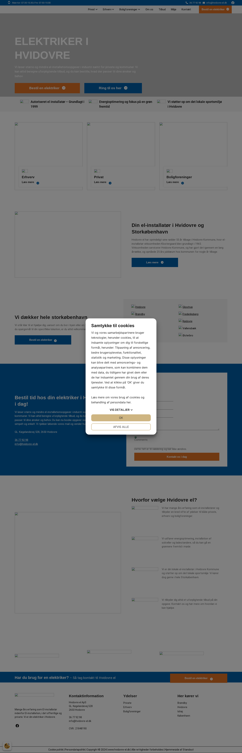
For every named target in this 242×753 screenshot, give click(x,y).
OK (121, 417)
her (128, 402)
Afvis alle (121, 427)
